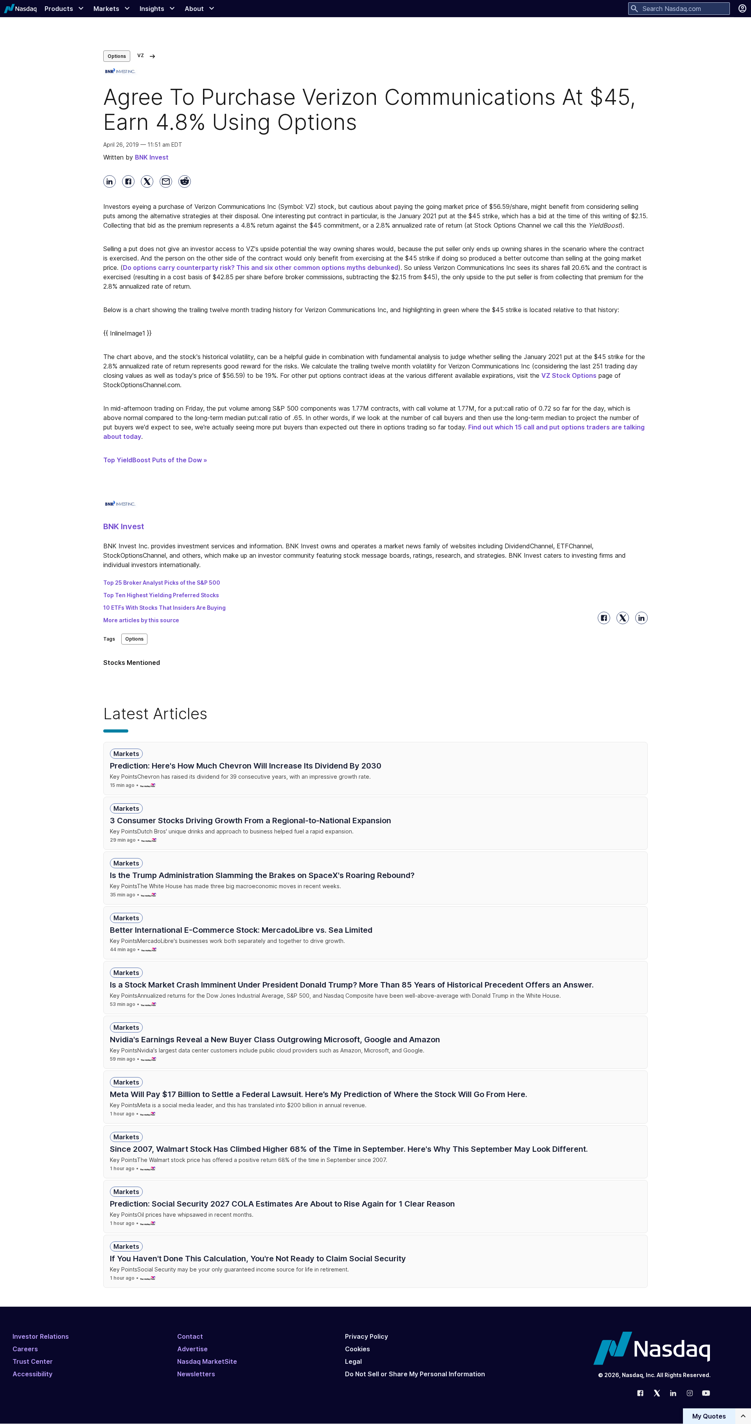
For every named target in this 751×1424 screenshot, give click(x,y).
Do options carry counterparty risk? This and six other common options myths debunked (260, 267)
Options (117, 56)
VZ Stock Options (568, 375)
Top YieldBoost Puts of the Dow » (155, 460)
